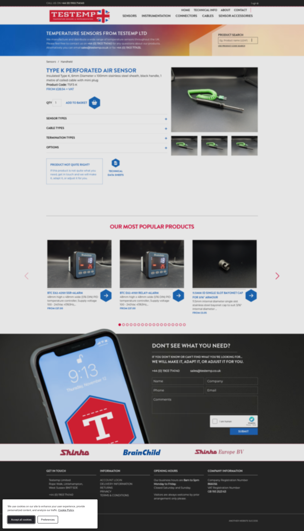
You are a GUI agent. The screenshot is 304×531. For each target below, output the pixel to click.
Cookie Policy (66, 510)
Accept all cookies (21, 519)
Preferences (48, 519)
